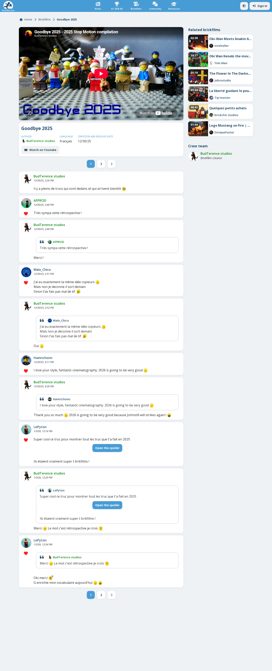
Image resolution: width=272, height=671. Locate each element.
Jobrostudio (222, 80)
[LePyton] (26, 429)
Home (28, 19)
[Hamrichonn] (26, 360)
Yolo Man (220, 63)
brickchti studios (226, 115)
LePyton (40, 427)
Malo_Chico (42, 269)
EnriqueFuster (224, 132)
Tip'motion (222, 98)
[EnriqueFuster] (211, 132)
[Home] (8, 6)
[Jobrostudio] (211, 80)
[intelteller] (211, 46)
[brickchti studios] (211, 115)
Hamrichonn (43, 358)
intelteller (221, 46)
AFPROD (40, 200)
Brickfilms (44, 19)
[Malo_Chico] (26, 272)
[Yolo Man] (211, 63)
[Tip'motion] (211, 98)
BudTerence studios (40, 141)
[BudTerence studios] (23, 141)
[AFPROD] (26, 203)
